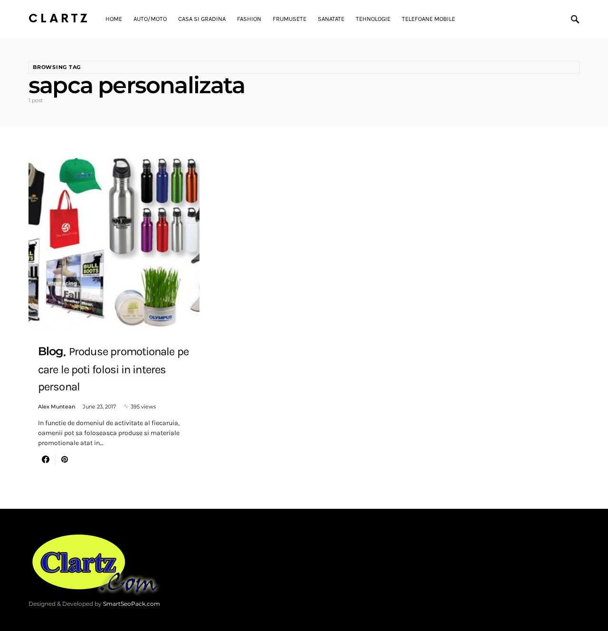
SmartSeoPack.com (131, 603)
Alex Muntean (56, 406)
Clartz (59, 19)
